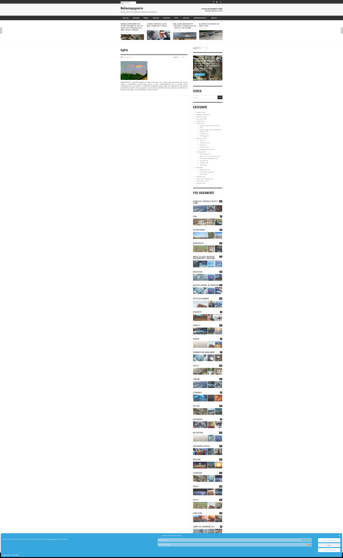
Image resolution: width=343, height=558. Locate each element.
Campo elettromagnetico (203, 179)
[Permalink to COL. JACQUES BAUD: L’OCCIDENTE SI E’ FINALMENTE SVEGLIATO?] (211, 317)
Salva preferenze (329, 550)
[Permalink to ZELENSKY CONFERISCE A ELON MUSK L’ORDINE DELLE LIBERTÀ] (132, 35)
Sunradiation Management (207, 158)
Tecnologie (199, 152)
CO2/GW (202, 161)
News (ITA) (199, 117)
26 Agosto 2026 (177, 28)
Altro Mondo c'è (200, 181)
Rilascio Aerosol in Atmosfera (208, 156)
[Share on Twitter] (183, 57)
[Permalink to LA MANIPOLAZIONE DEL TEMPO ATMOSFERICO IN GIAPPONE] (218, 208)
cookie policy (15, 555)
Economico (203, 147)
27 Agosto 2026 (125, 28)
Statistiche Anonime (329, 540)
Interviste (199, 121)
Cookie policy (6, 555)
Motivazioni (199, 138)
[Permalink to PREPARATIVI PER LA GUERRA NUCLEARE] (200, 465)
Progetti (202, 134)
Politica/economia (205, 172)
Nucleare (202, 163)
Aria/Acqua (203, 143)
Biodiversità (203, 170)
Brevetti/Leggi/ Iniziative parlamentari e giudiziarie (204, 257)
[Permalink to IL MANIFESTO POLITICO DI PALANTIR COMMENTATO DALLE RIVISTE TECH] (218, 451)
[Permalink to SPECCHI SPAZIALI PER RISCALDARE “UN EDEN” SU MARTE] (211, 492)
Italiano (126, 2)
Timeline (198, 123)
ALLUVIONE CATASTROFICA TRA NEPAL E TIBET (183, 25)
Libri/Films (199, 176)
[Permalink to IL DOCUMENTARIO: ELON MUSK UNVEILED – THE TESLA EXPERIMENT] (218, 518)
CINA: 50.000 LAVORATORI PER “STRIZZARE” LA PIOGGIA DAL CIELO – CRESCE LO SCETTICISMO (158, 26)
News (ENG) (199, 119)
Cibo (201, 140)
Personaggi (203, 136)
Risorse (202, 145)
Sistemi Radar (204, 154)
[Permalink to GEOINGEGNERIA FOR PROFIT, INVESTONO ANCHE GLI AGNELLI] (218, 398)
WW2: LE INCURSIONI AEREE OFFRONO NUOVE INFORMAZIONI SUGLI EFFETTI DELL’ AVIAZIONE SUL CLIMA (210, 27)
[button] (339, 535)
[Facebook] (213, 2)
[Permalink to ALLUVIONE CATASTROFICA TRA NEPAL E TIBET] (184, 35)
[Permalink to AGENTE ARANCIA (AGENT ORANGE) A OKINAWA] (200, 371)
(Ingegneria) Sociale (205, 149)
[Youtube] (217, 2)
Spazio (202, 165)
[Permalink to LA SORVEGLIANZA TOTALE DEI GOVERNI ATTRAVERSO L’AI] (211, 451)
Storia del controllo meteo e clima (209, 125)
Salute (201, 174)
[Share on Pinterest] (186, 57)
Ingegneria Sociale (201, 114)
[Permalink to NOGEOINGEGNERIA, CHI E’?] (200, 317)
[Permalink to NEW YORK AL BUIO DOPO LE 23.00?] (211, 398)
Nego (329, 545)
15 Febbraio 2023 (127, 57)
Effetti (198, 167)
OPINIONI (199, 112)
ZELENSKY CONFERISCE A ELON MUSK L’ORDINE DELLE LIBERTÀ (131, 25)
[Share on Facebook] (180, 57)
